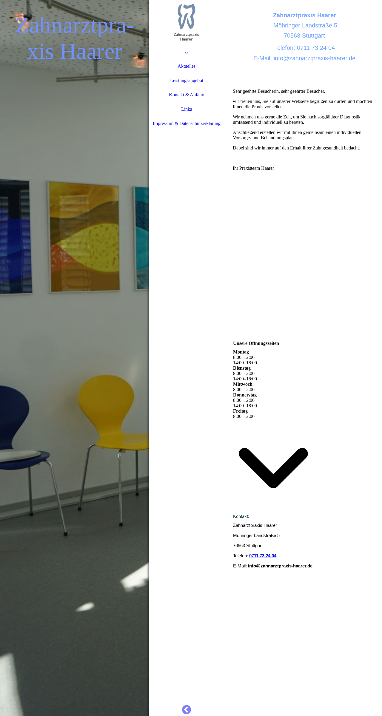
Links (186, 109)
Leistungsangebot (186, 80)
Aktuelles (186, 66)
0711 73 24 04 (262, 555)
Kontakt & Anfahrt (186, 94)
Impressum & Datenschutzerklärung (187, 123)
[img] (74, 358)
